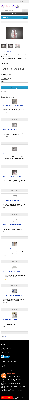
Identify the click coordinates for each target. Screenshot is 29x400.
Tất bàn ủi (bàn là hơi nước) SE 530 (12, 200)
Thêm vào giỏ (14, 88)
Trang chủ (5, 22)
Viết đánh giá (15, 91)
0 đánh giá (10, 91)
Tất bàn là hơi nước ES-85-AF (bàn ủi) (12, 295)
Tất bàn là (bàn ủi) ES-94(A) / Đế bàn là (13, 105)
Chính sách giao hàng (5, 349)
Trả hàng (3, 365)
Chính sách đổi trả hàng (6, 352)
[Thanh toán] (26, 1)
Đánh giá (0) (9, 51)
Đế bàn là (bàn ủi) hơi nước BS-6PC (12, 176)
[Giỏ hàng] (24, 1)
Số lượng (2, 81)
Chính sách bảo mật (5, 351)
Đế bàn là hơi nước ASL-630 (10, 129)
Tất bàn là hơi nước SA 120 (10, 153)
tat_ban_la (5, 336)
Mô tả (3, 51)
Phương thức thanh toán (6, 348)
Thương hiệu (3, 368)
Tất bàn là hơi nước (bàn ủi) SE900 (11, 271)
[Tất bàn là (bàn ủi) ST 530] (14, 33)
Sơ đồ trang (3, 366)
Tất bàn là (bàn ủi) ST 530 (15, 22)
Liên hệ (2, 363)
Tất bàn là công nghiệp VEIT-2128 (11, 248)
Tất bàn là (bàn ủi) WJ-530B (10, 319)
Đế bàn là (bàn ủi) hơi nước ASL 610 (12, 224)
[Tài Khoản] (23, 1)
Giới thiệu (3, 346)
